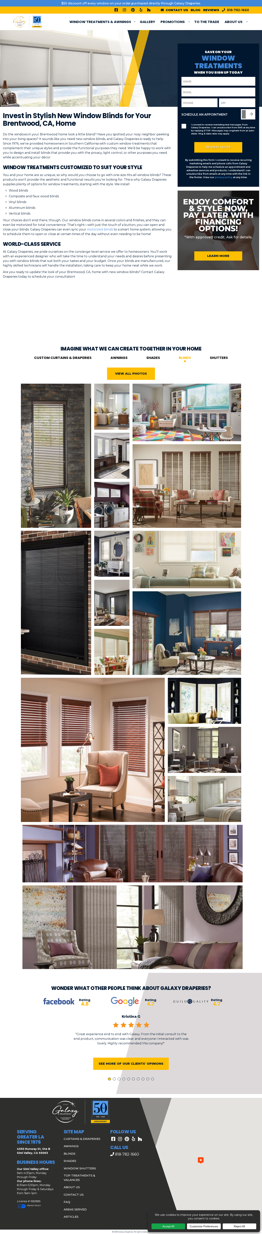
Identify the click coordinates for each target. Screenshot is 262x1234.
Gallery (147, 21)
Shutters (219, 357)
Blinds (185, 357)
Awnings (119, 357)
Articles (71, 1216)
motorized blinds (100, 229)
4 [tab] (124, 1079)
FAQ (67, 1202)
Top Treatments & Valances (79, 1178)
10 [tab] (153, 1079)
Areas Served (75, 1209)
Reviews (211, 10)
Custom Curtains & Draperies (62, 357)
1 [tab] (109, 1079)
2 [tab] (115, 1079)
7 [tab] (139, 1079)
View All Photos (131, 373)
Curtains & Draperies (82, 1139)
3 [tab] (119, 1079)
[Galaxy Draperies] (27, 21)
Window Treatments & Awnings (100, 21)
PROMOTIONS (173, 21)
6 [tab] (134, 1079)
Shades (153, 357)
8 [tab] (143, 1079)
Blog (195, 10)
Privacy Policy (34, 1205)
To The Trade (206, 21)
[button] (201, 1160)
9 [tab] (148, 1079)
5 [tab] (129, 1079)
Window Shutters (80, 1168)
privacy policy (223, 177)
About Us (233, 21)
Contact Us (74, 1194)
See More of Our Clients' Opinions (131, 1063)
